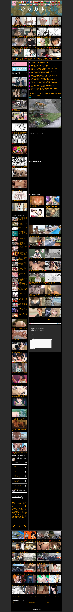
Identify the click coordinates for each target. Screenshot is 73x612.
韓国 (20, 517)
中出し (23, 509)
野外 (14, 517)
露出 (17, 517)
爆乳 (26, 514)
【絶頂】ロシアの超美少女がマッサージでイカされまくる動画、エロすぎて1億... (44, 75)
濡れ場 (23, 514)
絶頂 (21, 516)
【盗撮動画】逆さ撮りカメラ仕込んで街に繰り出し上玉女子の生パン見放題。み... (44, 66)
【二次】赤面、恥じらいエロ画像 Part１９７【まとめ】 (39, 62)
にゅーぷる (15, 471)
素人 (18, 516)
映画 (26, 512)
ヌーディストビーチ (19, 506)
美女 (23, 516)
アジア (21, 502)
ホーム (13, 602)
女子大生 (24, 511)
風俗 (24, 517)
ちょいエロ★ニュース (17, 472)
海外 (19, 514)
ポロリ (22, 508)
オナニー (20, 503)
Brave (15, 486)
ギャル (15, 505)
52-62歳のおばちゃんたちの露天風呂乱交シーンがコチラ (39, 78)
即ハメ (20, 511)
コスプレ (19, 505)
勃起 (17, 511)
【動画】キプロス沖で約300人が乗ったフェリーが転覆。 (40, 72)
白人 (13, 516)
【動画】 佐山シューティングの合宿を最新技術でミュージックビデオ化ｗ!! (43, 86)
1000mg (15, 475)
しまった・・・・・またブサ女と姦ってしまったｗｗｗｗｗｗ (40, 89)
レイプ (15, 509)
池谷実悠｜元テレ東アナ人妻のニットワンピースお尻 (39, 65)
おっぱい (16, 502)
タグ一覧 (47, 602)
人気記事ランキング (32, 602)
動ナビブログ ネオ (16, 480)
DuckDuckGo (16, 484)
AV (13, 502)
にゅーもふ (15, 467)
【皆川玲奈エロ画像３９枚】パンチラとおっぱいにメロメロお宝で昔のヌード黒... (44, 79)
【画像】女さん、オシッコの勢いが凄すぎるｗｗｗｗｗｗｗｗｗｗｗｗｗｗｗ (43, 69)
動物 (60, 97)
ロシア (19, 509)
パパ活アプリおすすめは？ (18, 489)
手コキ (20, 512)
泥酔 (13, 514)
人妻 (15, 511)
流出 (15, 514)
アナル (25, 502)
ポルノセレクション (17, 476)
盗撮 (16, 516)
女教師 (13, 512)
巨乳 (17, 512)
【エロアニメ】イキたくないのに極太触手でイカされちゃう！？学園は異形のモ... (44, 82)
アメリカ (15, 504)
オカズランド (16, 470)
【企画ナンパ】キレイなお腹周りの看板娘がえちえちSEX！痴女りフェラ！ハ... (43, 68)
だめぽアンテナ (16, 466)
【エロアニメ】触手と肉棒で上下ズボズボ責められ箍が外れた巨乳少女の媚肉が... (44, 88)
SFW (29, 97)
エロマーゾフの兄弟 (17, 477)
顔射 (22, 517)
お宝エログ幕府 (16, 481)
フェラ (18, 508)
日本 (23, 512)
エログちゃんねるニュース (18, 485)
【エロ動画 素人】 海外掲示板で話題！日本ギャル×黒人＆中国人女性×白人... (43, 71)
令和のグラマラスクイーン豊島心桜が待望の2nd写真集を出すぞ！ (41, 81)
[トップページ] (14, 3)
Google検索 (15, 463)
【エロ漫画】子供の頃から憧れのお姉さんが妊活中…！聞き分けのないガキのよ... (44, 76)
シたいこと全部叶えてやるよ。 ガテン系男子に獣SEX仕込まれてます (42, 85)
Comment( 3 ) (59, 323)
